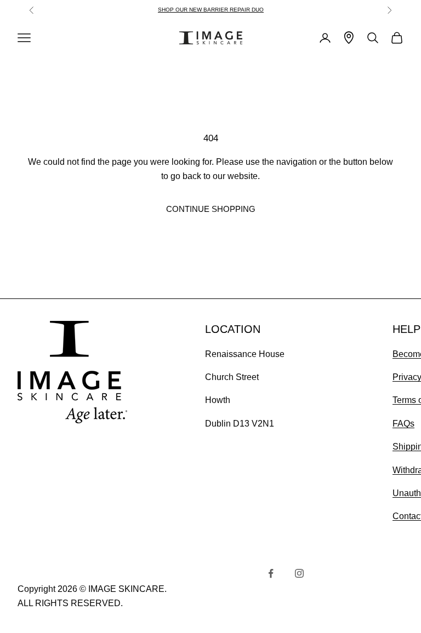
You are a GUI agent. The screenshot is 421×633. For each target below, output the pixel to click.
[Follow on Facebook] (270, 573)
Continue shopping (210, 209)
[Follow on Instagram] (299, 573)
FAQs (403, 423)
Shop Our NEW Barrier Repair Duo (211, 10)
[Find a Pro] (349, 37)
